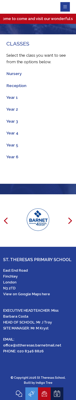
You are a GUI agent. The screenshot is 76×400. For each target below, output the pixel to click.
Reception (16, 85)
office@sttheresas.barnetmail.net (32, 345)
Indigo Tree (44, 382)
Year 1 (12, 97)
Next (70, 223)
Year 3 (12, 121)
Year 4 (12, 133)
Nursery (14, 73)
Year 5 (12, 145)
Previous (6, 223)
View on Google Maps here (26, 294)
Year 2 (12, 109)
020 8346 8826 (30, 351)
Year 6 (12, 156)
